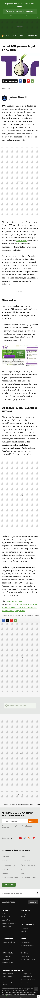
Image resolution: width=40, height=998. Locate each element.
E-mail (32, 81)
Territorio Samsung (28, 865)
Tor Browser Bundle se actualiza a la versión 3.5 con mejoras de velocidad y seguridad (19, 607)
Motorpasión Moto (27, 945)
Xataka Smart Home (9, 923)
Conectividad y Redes (31, 615)
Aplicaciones (25, 861)
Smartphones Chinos (10, 877)
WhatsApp (25, 873)
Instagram (24, 838)
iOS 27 (14, 35)
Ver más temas (9, 885)
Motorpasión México (28, 983)
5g (22, 869)
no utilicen (21, 240)
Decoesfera (6, 959)
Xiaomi (4, 861)
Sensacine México (27, 977)
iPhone (5, 873)
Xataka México (7, 973)
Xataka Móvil (6, 917)
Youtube (20, 838)
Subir (31, 902)
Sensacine (24, 928)
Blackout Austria (14, 601)
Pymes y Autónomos (28, 959)
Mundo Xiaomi (7, 926)
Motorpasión (25, 942)
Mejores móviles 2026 (25, 804)
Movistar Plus (32, 35)
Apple (23, 856)
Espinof (23, 931)
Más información (7, 996)
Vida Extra (24, 917)
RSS (29, 838)
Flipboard (28, 81)
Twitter (24, 81)
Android (5, 869)
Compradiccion (7, 962)
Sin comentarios (11, 81)
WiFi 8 (6, 35)
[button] (17, 97)
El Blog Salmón (26, 956)
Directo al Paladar (8, 942)
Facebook (20, 81)
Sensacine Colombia (28, 980)
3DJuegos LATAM (26, 973)
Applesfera (6, 920)
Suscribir (33, 821)
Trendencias (6, 956)
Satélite (21, 35)
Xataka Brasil (7, 977)
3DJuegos (24, 914)
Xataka (4, 914)
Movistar (5, 856)
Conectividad (15, 615)
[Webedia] (9, 903)
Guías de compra (8, 865)
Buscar (37, 893)
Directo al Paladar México (8, 984)
